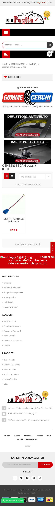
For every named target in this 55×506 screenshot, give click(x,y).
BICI (49, 436)
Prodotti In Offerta (11, 374)
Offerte (7, 345)
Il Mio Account (10, 321)
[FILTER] (52, 253)
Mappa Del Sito (10, 379)
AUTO (17, 436)
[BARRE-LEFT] (27, 152)
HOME (7, 436)
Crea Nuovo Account (12, 326)
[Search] (50, 45)
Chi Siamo (8, 283)
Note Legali (8, 302)
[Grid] (6, 176)
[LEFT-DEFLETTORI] (27, 126)
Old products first (35, 176)
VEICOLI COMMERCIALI (27, 439)
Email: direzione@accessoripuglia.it (23, 413)
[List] (12, 176)
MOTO (40, 436)
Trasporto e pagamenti (13, 292)
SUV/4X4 (28, 436)
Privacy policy (10, 297)
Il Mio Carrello (9, 336)
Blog (6, 384)
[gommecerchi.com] (27, 97)
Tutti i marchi (9, 360)
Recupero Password (12, 331)
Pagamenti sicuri (11, 307)
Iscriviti (45, 465)
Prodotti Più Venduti (12, 365)
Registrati (41, 2)
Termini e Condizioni (12, 288)
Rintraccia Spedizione (13, 341)
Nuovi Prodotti (10, 369)
